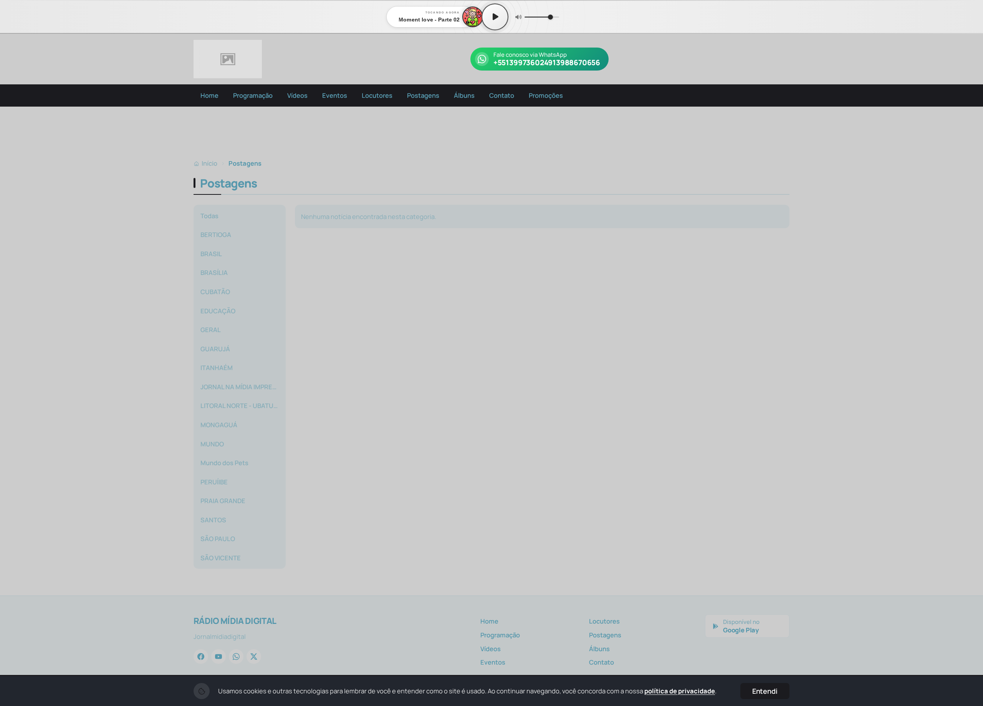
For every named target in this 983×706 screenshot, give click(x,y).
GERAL (210, 329)
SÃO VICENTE (220, 557)
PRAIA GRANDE (222, 500)
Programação (253, 95)
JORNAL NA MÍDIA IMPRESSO (241, 386)
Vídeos (297, 95)
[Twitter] (254, 656)
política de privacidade (679, 690)
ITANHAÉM (216, 367)
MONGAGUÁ (218, 424)
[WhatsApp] (236, 656)
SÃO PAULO (217, 538)
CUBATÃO (215, 291)
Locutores (377, 95)
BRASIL (211, 253)
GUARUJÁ (215, 348)
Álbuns (464, 95)
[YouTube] (218, 656)
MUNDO (212, 443)
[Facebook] (201, 656)
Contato (501, 95)
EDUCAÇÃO (217, 310)
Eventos (334, 95)
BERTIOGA (215, 234)
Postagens (423, 95)
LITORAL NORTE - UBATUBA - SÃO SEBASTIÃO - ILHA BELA (241, 405)
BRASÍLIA (214, 272)
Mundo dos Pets (224, 462)
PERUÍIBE (214, 481)
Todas (209, 215)
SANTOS (213, 519)
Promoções (546, 95)
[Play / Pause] (495, 16)
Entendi (765, 691)
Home (209, 95)
